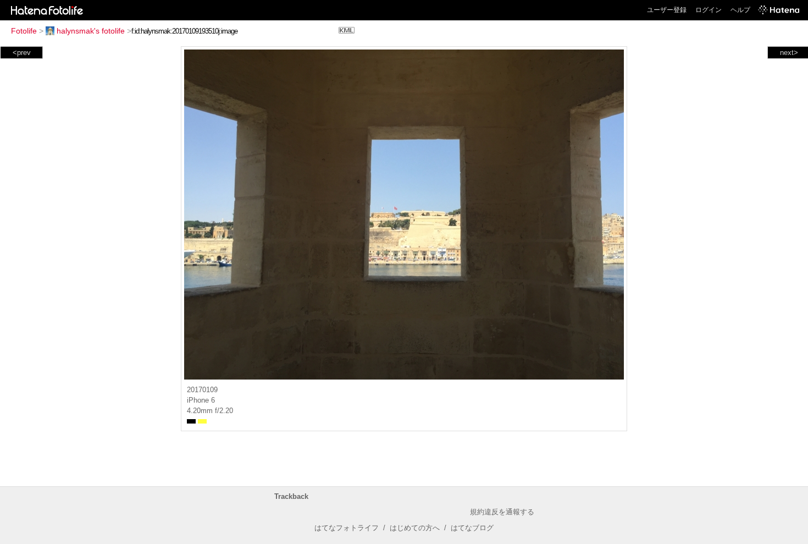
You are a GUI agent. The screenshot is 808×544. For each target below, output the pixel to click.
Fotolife (24, 30)
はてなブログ (472, 528)
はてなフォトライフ (346, 528)
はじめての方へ (415, 528)
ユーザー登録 (667, 10)
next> (789, 52)
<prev (22, 52)
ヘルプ (740, 10)
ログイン (708, 10)
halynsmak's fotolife (91, 30)
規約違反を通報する (502, 512)
